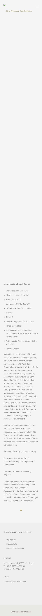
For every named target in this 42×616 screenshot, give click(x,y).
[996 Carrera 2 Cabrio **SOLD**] (6, 510)
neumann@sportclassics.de (15, 581)
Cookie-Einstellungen (15, 548)
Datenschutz (11, 544)
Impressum (11, 540)
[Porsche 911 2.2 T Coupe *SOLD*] (36, 510)
